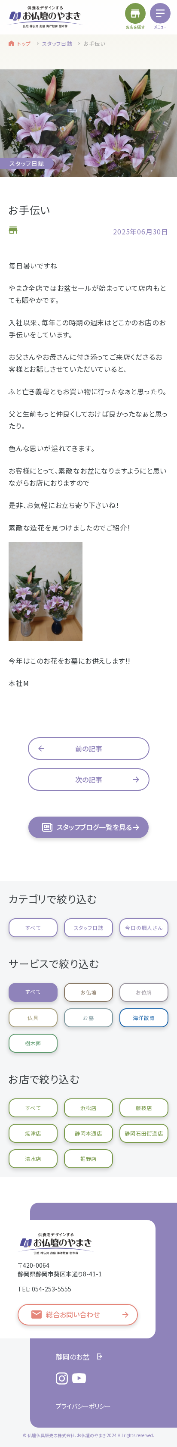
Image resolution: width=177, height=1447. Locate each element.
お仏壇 (88, 992)
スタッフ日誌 (57, 43)
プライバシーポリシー (83, 1406)
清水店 (33, 1158)
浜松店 (88, 1107)
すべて (32, 927)
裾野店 (88, 1158)
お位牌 (144, 992)
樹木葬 (33, 1043)
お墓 (88, 1017)
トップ (24, 43)
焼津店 (33, 1133)
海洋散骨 (144, 1017)
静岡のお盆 (72, 1356)
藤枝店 (144, 1107)
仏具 (33, 1017)
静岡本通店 (88, 1133)
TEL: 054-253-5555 (44, 1289)
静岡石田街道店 (144, 1133)
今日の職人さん (144, 927)
